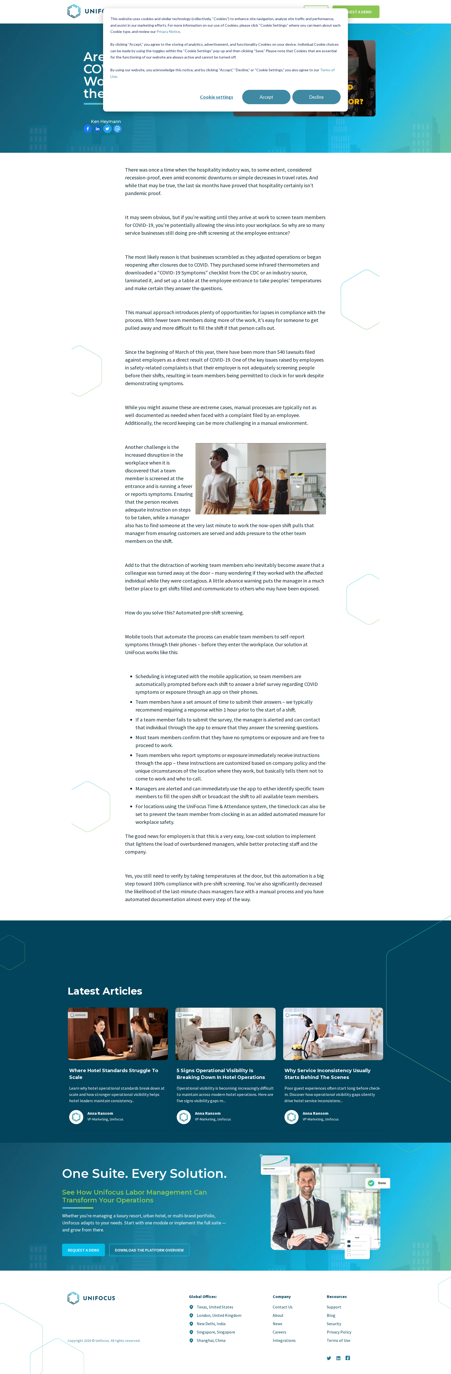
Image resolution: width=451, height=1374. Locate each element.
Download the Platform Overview (149, 1250)
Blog (331, 1315)
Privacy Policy (339, 1332)
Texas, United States (215, 1307)
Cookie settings (216, 97)
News (277, 1323)
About (278, 1315)
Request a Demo (356, 11)
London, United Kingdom (219, 1315)
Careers (279, 1332)
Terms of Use (338, 1340)
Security (334, 1323)
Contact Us (283, 1307)
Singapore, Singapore (216, 1332)
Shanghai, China (211, 1340)
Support (334, 1307)
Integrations (284, 1340)
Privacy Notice (168, 31)
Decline (316, 97)
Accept (266, 97)
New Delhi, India (211, 1323)
